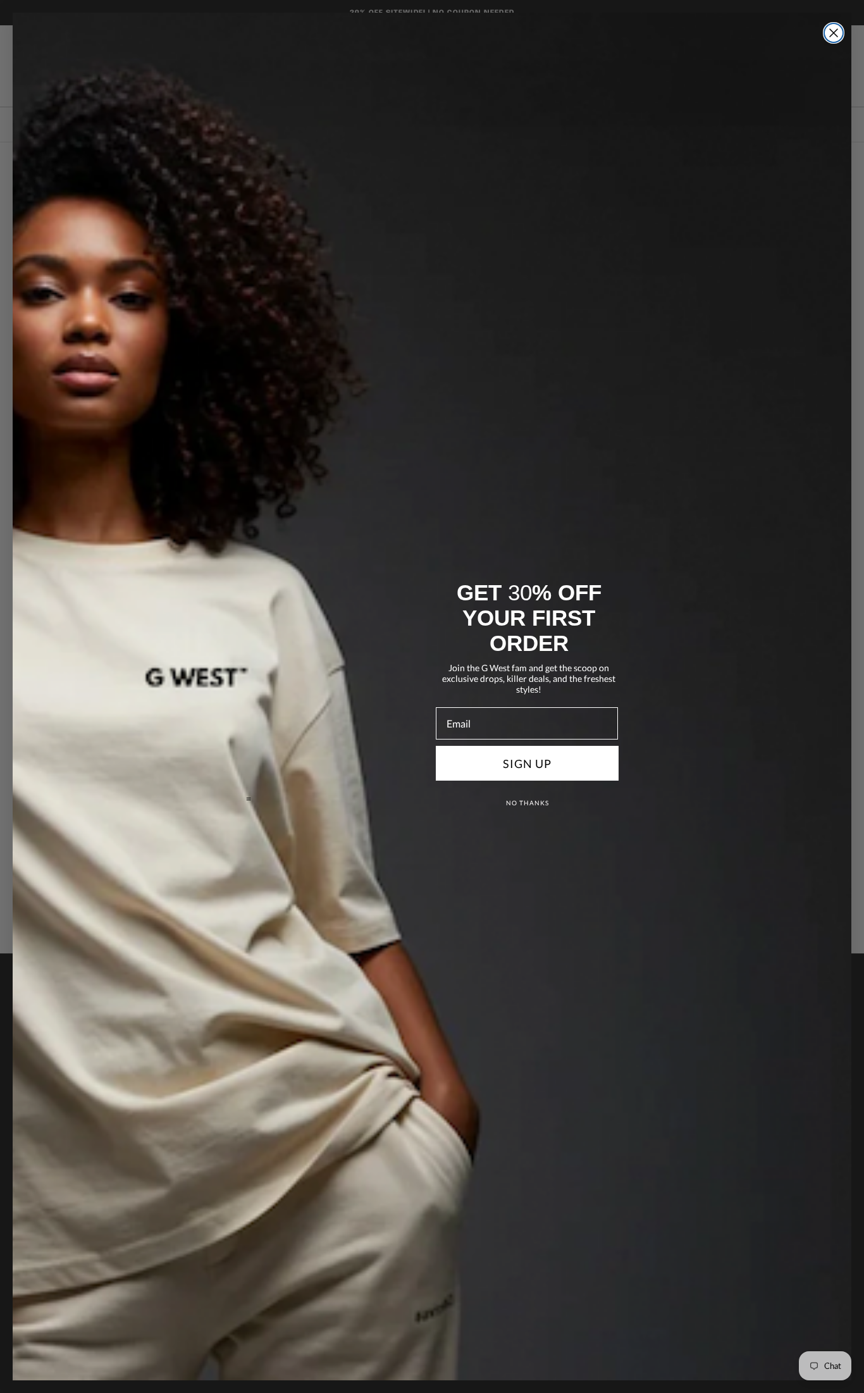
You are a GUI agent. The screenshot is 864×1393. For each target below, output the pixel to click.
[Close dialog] (833, 32)
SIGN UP (527, 764)
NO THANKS (527, 803)
